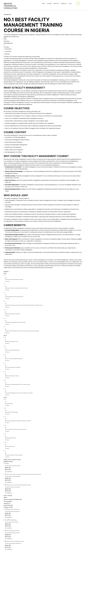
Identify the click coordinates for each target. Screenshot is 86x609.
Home (43, 3)
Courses (49, 3)
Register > (7, 271)
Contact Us (64, 3)
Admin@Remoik (8, 43)
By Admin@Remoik (8, 471)
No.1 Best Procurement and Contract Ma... (13, 487)
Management (7, 14)
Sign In (14, 606)
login (9, 459)
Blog (70, 3)
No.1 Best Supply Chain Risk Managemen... (13, 476)
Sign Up (10, 606)
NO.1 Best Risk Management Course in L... (13, 532)
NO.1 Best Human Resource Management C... (13, 543)
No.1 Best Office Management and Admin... (13, 465)
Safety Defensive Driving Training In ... (12, 522)
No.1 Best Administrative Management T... (13, 511)
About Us (56, 3)
